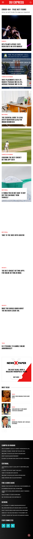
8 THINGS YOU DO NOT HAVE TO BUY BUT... (12, 470)
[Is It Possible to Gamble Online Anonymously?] (16, 335)
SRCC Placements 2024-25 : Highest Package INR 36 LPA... (16, 448)
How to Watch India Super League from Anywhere (15, 510)
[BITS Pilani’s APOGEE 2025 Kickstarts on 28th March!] (16, 33)
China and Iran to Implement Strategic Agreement (19, 409)
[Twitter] (13, 526)
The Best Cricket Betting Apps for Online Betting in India (13, 271)
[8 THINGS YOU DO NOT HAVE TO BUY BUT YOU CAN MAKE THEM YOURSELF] (16, 184)
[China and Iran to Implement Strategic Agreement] (6, 409)
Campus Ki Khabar (7, 76)
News (13, 394)
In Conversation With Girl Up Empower (12, 488)
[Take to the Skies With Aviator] (16, 222)
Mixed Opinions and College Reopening (12, 477)
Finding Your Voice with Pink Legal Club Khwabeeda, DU (16, 486)
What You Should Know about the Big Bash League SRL (13, 309)
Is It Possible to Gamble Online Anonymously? (13, 347)
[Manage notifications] (29, 535)
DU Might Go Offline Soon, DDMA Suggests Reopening (15, 458)
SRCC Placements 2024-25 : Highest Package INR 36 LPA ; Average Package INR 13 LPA (12, 81)
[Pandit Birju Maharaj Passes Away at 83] (6, 396)
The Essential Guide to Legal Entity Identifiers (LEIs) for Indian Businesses (12, 119)
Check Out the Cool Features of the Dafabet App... (15, 512)
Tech (3, 343)
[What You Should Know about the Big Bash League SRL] (16, 297)
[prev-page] (3, 431)
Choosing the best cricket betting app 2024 (11, 158)
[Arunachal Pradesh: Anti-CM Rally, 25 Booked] (6, 422)
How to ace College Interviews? (10, 456)
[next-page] (5, 431)
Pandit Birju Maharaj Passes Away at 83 (21, 397)
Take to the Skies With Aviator (13, 235)
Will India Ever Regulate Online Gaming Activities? (15, 507)
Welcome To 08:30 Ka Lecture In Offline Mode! (13, 453)
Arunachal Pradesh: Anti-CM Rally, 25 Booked (21, 422)
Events (4, 41)
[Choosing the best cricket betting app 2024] (16, 146)
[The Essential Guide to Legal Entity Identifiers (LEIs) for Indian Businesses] (16, 108)
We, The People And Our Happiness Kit (11, 497)
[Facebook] (3, 526)
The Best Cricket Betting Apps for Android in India (15, 515)
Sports (4, 267)
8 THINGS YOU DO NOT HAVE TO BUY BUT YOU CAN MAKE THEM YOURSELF (13, 195)
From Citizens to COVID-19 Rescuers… (11, 494)
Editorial (5, 114)
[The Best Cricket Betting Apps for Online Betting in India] (16, 259)
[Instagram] (8, 526)
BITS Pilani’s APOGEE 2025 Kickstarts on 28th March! (12, 45)
